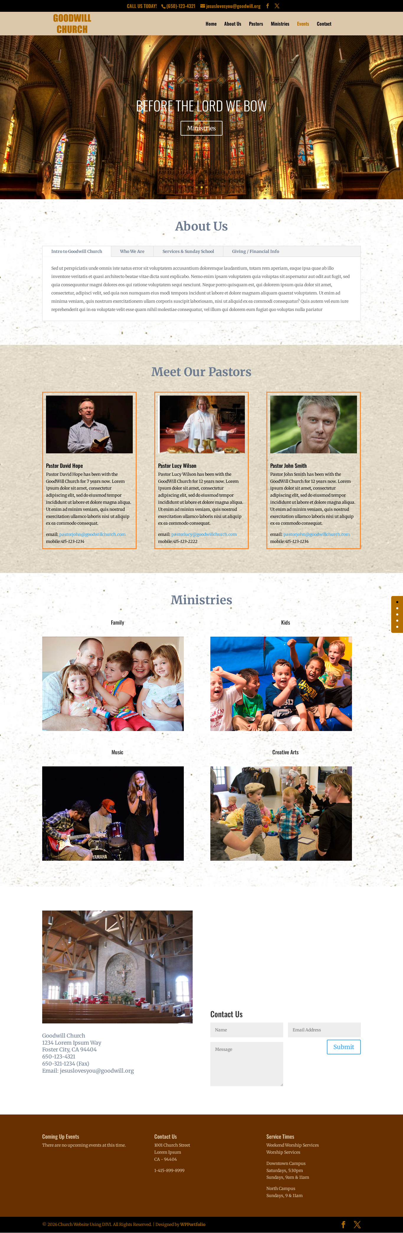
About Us (232, 24)
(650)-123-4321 (181, 5)
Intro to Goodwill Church (76, 251)
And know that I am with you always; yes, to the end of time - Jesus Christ (201, 105)
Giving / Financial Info (255, 251)
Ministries (280, 24)
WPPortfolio (192, 1224)
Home (211, 24)
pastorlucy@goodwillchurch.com (204, 534)
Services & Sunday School (188, 251)
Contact (324, 24)
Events (303, 24)
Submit (343, 1047)
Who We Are (132, 251)
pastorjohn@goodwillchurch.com (92, 534)
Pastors (256, 24)
